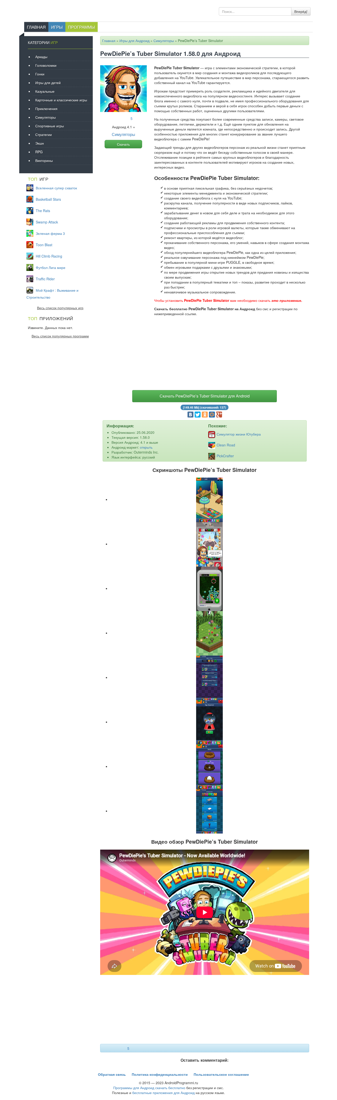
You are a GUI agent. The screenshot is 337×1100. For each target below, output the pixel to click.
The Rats (43, 210)
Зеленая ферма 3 (50, 233)
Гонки (39, 73)
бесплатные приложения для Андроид (163, 1092)
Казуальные (45, 91)
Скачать (123, 144)
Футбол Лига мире (50, 267)
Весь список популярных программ (60, 335)
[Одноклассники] (205, 415)
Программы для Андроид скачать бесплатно (149, 1087)
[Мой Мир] (212, 415)
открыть (146, 447)
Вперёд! (300, 11)
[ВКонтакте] (190, 415)
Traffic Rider (45, 278)
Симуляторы (163, 40)
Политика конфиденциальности (160, 1074)
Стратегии (43, 134)
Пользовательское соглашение (221, 1074)
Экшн (39, 143)
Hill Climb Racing (49, 256)
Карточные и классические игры (61, 99)
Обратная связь (112, 1074)
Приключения (46, 108)
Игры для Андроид (134, 40)
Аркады (41, 56)
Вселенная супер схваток (56, 187)
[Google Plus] (219, 415)
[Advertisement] (204, 354)
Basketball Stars (48, 199)
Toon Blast (44, 244)
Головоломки (45, 65)
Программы (81, 27)
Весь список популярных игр (60, 307)
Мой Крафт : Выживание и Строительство (52, 294)
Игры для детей (48, 82)
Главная (36, 27)
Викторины (44, 160)
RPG (39, 151)
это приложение (286, 300)
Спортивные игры (49, 125)
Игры (57, 27)
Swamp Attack (47, 222)
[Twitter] (198, 415)
